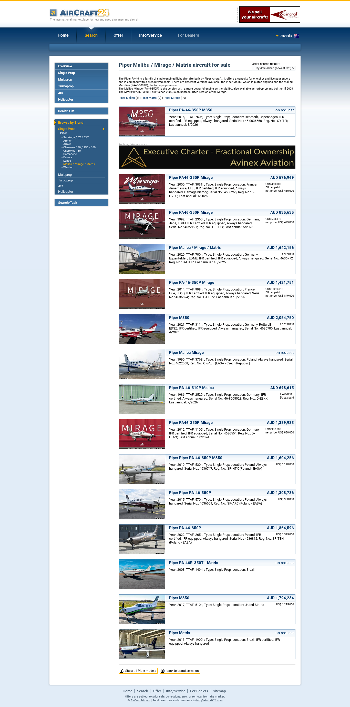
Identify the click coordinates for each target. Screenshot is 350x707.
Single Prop (66, 73)
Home (63, 35)
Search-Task (67, 203)
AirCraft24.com (140, 700)
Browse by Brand (70, 122)
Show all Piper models (140, 671)
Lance (67, 160)
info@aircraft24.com (209, 700)
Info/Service (150, 35)
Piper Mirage (172, 98)
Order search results (265, 64)
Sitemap (219, 691)
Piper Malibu (127, 98)
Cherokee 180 (72, 150)
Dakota (67, 157)
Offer (118, 35)
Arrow (67, 144)
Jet (60, 93)
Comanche (70, 154)
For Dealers (188, 35)
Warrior (68, 167)
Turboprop (66, 86)
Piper (63, 133)
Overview (65, 66)
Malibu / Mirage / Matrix (79, 164)
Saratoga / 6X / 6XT (76, 137)
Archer (67, 140)
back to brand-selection (183, 671)
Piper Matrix (149, 98)
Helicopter (65, 99)
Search (91, 35)
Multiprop (65, 79)
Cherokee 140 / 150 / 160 (79, 147)
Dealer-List (66, 111)
